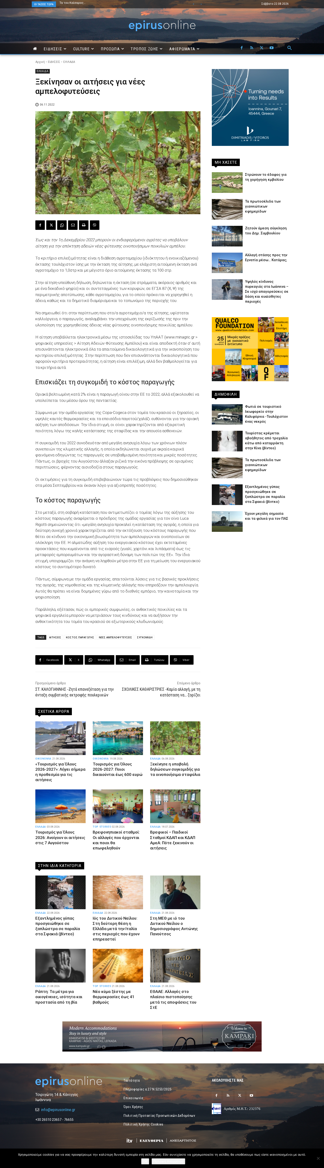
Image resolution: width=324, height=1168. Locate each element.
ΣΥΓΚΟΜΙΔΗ (145, 637)
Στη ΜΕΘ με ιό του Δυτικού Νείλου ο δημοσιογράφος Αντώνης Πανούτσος (174, 926)
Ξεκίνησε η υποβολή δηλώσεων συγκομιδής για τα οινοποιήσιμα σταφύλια (175, 769)
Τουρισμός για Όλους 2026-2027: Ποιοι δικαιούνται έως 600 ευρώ (118, 769)
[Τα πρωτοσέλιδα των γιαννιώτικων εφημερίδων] (227, 209)
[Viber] (94, 225)
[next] (201, 4)
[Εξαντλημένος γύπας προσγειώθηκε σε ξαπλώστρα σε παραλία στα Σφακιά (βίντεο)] (60, 892)
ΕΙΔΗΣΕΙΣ (54, 62)
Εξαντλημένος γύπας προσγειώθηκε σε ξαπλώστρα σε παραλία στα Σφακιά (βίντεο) (57, 926)
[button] (289, 48)
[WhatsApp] (62, 225)
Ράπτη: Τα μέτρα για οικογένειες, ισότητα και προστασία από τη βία (58, 996)
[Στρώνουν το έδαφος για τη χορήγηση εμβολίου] (227, 182)
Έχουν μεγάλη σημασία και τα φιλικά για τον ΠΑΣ (94, 3)
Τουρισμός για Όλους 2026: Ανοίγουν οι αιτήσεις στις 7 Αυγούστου (60, 837)
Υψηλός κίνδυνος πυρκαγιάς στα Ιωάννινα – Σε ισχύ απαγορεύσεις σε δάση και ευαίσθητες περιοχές (266, 291)
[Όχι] (318, 1158)
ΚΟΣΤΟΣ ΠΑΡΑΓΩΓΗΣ (80, 637)
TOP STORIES (102, 826)
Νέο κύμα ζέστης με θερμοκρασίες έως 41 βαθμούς (113, 996)
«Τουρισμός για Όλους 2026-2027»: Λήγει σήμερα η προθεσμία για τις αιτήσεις (60, 772)
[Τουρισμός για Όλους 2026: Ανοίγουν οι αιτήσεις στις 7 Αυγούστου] (60, 806)
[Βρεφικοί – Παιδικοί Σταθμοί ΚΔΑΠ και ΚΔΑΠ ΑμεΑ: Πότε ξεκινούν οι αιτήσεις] (175, 806)
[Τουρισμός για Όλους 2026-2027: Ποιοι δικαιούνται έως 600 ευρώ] (118, 738)
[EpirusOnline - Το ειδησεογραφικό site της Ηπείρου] (162, 25)
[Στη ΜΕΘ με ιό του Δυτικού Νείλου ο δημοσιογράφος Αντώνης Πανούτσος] (175, 892)
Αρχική (40, 62)
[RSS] (251, 48)
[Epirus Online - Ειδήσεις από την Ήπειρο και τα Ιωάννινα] (73, 1081)
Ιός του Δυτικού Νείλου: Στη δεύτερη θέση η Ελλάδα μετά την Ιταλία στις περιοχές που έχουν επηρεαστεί (116, 928)
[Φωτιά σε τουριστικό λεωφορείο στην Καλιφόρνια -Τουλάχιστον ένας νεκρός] (227, 414)
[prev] (193, 4)
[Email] (73, 225)
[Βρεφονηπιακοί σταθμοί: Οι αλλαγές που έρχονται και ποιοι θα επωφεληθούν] (118, 806)
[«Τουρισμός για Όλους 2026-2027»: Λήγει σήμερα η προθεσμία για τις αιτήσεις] (60, 738)
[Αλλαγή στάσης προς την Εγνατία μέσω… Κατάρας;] (227, 263)
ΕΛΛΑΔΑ (69, 62)
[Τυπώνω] (83, 225)
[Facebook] (241, 48)
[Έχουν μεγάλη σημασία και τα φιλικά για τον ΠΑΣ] (227, 521)
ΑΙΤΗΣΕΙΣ (55, 637)
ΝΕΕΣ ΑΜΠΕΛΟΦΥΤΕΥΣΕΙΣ (115, 637)
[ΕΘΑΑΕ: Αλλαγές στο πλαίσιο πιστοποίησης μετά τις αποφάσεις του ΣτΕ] (175, 966)
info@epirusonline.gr (58, 1110)
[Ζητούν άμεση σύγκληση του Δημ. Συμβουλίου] (227, 236)
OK (145, 1161)
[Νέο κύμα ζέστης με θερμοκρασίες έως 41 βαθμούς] (118, 966)
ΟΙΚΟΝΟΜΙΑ (43, 758)
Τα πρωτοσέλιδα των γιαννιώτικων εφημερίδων (263, 206)
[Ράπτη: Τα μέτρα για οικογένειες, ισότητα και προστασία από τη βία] (60, 966)
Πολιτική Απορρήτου (168, 1161)
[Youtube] (271, 48)
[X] (261, 48)
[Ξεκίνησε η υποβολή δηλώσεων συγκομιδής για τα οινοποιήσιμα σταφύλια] (175, 738)
